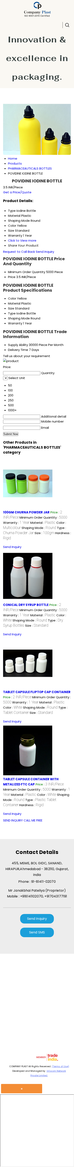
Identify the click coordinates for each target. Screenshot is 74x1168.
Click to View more (22, 240)
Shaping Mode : (39, 528)
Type (12, 313)
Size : (44, 533)
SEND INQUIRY (13, 820)
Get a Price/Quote (17, 192)
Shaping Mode (19, 318)
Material (14, 303)
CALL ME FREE (33, 820)
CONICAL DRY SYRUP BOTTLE (26, 605)
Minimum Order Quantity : (43, 517)
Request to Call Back (19, 251)
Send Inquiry (45, 251)
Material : (43, 522)
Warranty (15, 323)
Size (11, 308)
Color (12, 298)
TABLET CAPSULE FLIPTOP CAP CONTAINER (37, 692)
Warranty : (16, 522)
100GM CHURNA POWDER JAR (26, 512)
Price (11, 277)
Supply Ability (18, 345)
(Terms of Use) (60, 1066)
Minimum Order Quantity (26, 272)
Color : (12, 707)
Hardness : (31, 805)
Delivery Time (18, 350)
